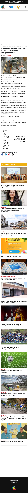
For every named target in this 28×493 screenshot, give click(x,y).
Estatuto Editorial (14, 479)
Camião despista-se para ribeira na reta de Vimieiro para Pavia (13, 394)
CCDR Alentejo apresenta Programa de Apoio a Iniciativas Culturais (13, 186)
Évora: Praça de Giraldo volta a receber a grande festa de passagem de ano (13, 234)
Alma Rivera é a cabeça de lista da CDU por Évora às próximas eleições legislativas (12, 210)
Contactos (14, 482)
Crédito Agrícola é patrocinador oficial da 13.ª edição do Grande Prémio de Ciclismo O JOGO (14, 418)
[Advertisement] (14, 26)
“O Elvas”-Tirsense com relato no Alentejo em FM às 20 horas (11, 348)
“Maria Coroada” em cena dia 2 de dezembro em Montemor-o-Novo (11, 325)
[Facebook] (10, 7)
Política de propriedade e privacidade (14, 484)
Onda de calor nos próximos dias (11, 256)
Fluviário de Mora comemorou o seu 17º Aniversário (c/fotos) (13, 278)
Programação (14, 480)
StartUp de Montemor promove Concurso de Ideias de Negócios (14, 301)
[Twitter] (12, 7)
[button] (18, 7)
